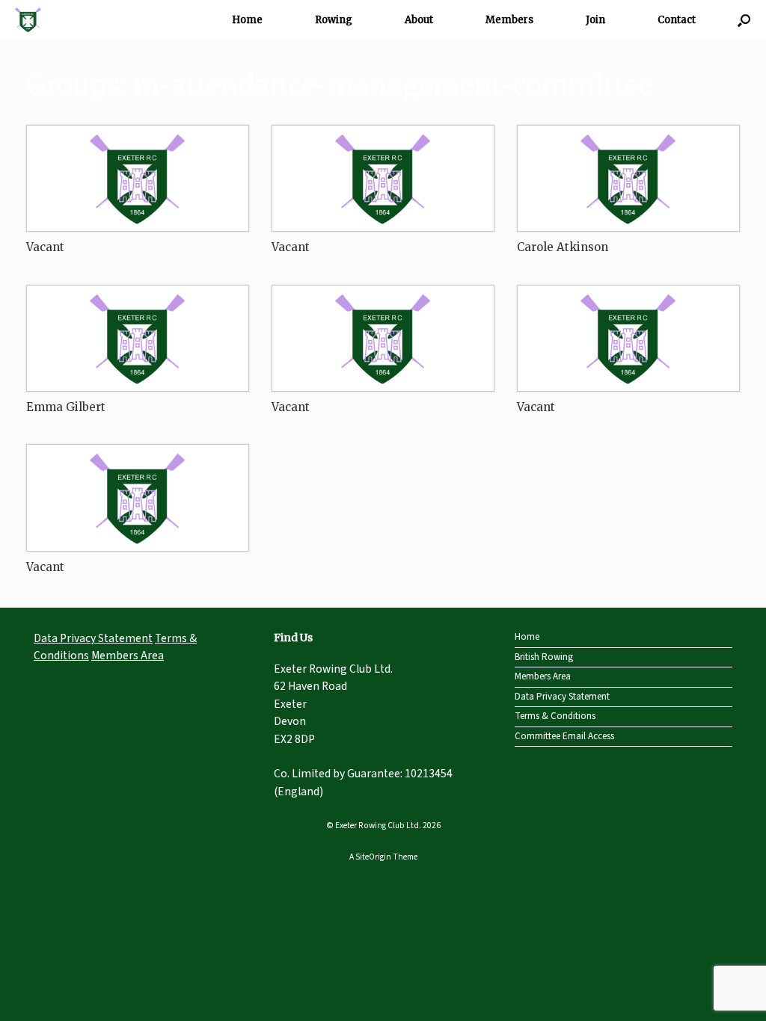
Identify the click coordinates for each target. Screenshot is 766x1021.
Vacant (45, 247)
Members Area (127, 655)
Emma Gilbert (65, 407)
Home (247, 19)
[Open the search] (744, 20)
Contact (677, 19)
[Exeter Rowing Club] (28, 20)
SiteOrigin (373, 857)
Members (509, 19)
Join (595, 19)
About (419, 19)
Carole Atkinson (562, 247)
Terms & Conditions (555, 716)
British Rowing (544, 657)
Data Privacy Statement (93, 638)
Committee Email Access (564, 736)
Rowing (333, 19)
